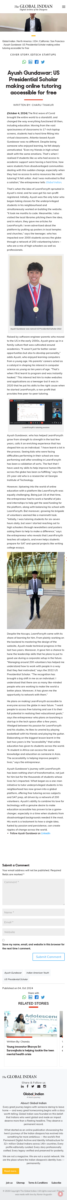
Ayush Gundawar (13, 972)
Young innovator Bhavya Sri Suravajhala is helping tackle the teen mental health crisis (30, 1050)
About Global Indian (34, 1103)
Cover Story (19, 54)
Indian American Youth (37, 972)
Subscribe (56, 1182)
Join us (9, 1182)
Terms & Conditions (38, 1182)
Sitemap (20, 1182)
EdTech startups (43, 54)
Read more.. (10, 1171)
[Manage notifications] (60, 1193)
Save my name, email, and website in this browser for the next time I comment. (33, 946)
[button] (33, 35)
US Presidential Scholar (16, 979)
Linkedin (45, 833)
